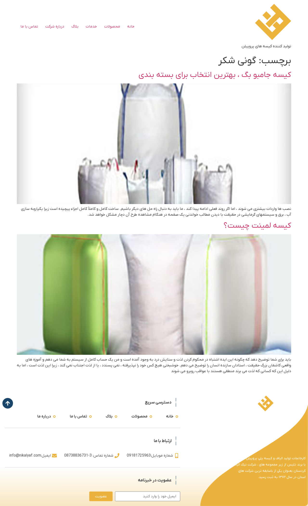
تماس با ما (29, 26)
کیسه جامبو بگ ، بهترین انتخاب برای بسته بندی (214, 75)
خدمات (91, 26)
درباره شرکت (54, 26)
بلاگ (74, 26)
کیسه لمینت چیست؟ (257, 226)
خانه (131, 26)
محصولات (112, 26)
